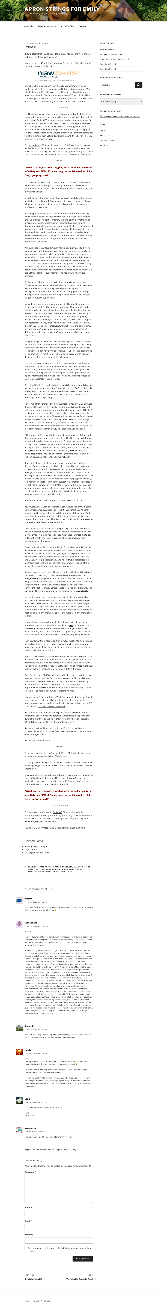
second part (34, 145)
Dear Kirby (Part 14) (108, 64)
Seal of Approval (107, 49)
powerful (29, 647)
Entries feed (105, 135)
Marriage (46, 871)
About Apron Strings (47, 26)
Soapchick (30, 1026)
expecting (46, 560)
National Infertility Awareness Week (42, 818)
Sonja (27, 1099)
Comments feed (107, 140)
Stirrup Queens (36, 821)
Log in (102, 131)
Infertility (59, 117)
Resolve (52, 821)
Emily (45, 43)
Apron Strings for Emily (62, 9)
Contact (82, 26)
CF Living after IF (37, 867)
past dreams (60, 691)
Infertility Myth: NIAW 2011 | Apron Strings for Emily (54, 1149)
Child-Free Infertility (60, 867)
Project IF (57, 812)
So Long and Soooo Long (37, 852)
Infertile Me (76, 869)
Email (28, 1221)
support (72, 538)
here (83, 828)
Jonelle (28, 1050)
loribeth (28, 898)
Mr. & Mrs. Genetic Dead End (51, 706)
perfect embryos (50, 326)
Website (29, 1234)
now (51, 139)
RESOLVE (83, 114)
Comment (30, 1172)
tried (28, 528)
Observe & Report (62, 871)
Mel (36, 114)
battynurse (30, 1128)
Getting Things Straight (36, 846)
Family (77, 867)
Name (28, 1207)
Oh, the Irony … (31, 849)
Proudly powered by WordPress (37, 1301)
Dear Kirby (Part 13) (108, 69)
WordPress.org (106, 145)
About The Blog (67, 26)
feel (71, 625)
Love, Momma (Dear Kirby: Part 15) (114, 59)
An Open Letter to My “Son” (111, 54)
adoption (61, 722)
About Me (28, 26)
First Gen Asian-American (54, 869)
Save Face (64, 457)
